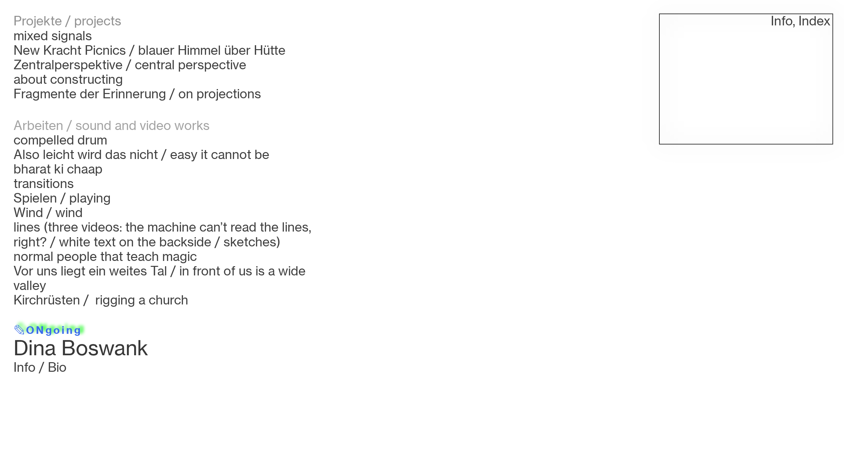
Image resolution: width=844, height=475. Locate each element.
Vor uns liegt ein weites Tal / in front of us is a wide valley (160, 278)
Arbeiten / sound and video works (112, 125)
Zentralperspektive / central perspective (130, 64)
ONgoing (54, 330)
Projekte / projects (67, 20)
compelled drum (60, 139)
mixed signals (53, 35)
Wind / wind (48, 212)
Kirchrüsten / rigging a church (101, 299)
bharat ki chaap (58, 168)
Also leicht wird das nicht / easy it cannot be (141, 154)
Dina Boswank (81, 347)
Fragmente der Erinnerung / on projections (137, 93)
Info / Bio (40, 367)
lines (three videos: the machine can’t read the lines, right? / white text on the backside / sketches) (162, 234)
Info (782, 20)
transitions (44, 183)
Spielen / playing (62, 198)
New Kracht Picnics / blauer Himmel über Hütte (150, 50)
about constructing (68, 79)
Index (814, 20)
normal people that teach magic (105, 256)
